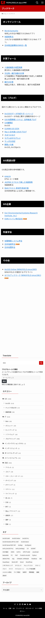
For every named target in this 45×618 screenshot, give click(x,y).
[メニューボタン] (42, 2)
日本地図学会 (9, 244)
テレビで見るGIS (12, 408)
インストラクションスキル (15, 443)
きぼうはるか (9, 135)
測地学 (4, 575)
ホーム (5, 608)
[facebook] (15, 604)
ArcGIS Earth (6, 538)
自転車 (9, 515)
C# (27, 548)
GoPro (19, 552)
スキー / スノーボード (14, 476)
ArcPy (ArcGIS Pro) (8, 548)
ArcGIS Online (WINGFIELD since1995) (20, 269)
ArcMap (20, 545)
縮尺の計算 (8, 82)
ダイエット (18, 565)
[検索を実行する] (41, 363)
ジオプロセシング (8, 565)
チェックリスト (28, 565)
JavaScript (35, 552)
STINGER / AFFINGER (23, 559)
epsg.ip (7, 176)
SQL (13, 559)
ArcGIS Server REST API (9, 545)
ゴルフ (9, 472)
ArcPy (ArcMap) (20, 548)
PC (12, 555)
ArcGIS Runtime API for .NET (11, 542)
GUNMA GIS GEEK (11, 128)
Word (21, 562)
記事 (10, 608)
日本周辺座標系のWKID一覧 (15, 45)
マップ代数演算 (30, 569)
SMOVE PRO (6, 559)
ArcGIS (9, 403)
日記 (8, 463)
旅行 (8, 507)
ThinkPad (34, 559)
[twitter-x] (17, 604)
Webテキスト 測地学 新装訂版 (16, 188)
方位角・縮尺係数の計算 (14, 73)
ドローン (37, 565)
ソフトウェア (11, 434)
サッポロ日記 (9, 141)
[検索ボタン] (37, 2)
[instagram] (20, 604)
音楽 (8, 524)
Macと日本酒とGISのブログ (15, 131)
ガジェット (10, 426)
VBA (40, 559)
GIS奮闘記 (8, 122)
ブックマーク (20, 608)
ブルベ (4, 569)
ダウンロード (30, 608)
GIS (8, 399)
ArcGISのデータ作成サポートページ (18, 113)
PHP (16, 555)
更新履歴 (31, 572)
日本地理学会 (9, 247)
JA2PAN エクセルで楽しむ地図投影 (18, 182)
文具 (8, 502)
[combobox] (22, 363)
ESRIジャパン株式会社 (13, 218)
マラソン (9, 489)
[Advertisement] (22, 317)
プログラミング (12, 439)
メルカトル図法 (7, 572)
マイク (11, 569)
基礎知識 (9, 412)
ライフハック (11, 493)
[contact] (30, 604)
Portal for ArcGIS (25, 555)
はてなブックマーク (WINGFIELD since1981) (22, 275)
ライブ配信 (17, 572)
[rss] (27, 604)
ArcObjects (28, 545)
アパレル (9, 467)
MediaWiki (5, 555)
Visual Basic (6, 562)
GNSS (12, 552)
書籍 (38, 572)
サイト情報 (38, 608)
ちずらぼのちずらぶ (12, 138)
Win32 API (15, 562)
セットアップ (11, 430)
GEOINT (33, 548)
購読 (4, 381)
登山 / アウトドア (12, 511)
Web (8, 421)
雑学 (8, 520)
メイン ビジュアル (13, 458)
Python (34, 555)
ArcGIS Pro (25, 538)
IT (7, 416)
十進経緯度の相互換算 (13, 67)
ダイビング (10, 480)
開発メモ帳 (8, 144)
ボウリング (10, 485)
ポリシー (22, 611)
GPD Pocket (26, 552)
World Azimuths (11, 30)
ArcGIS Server (25, 542)
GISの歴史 (5, 552)
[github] (22, 604)
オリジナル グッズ (13, 453)
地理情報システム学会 (13, 240)
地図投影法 (8, 36)
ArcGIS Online (16, 538)
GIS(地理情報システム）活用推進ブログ (20, 119)
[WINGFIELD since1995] (14, 2)
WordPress (29, 562)
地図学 (24, 572)
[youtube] (25, 604)
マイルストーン (19, 569)
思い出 (8, 498)
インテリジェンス (12, 448)
